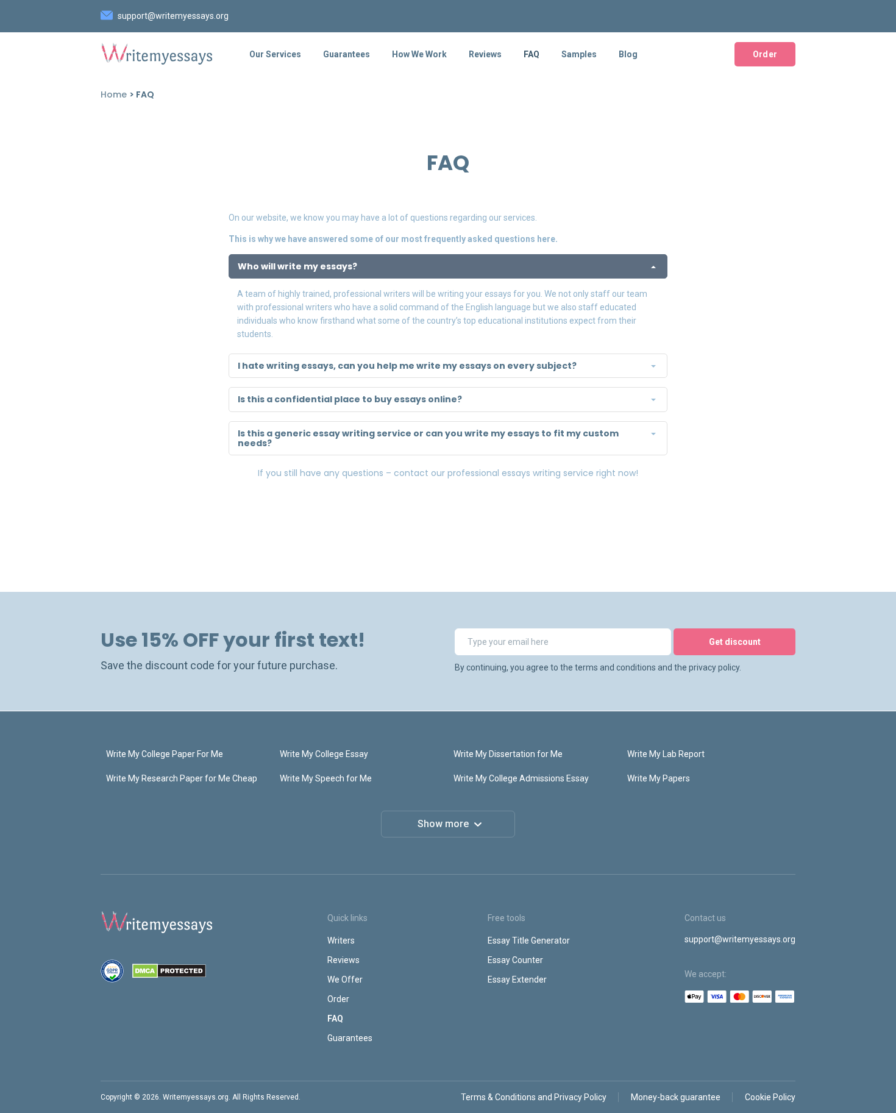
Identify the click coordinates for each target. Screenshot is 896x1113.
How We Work (419, 54)
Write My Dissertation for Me (508, 754)
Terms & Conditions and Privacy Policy (533, 1097)
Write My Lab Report (666, 754)
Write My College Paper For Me (164, 754)
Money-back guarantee (675, 1097)
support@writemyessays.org (173, 16)
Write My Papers (658, 778)
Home (114, 94)
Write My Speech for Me (326, 778)
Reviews (485, 54)
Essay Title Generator (529, 940)
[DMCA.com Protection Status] (169, 972)
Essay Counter (515, 960)
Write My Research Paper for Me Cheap (181, 778)
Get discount (735, 642)
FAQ (531, 54)
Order (765, 54)
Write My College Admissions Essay (521, 778)
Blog (628, 54)
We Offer (345, 979)
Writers (341, 940)
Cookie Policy (770, 1097)
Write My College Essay (324, 754)
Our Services (275, 54)
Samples (579, 54)
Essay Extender (517, 979)
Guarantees (346, 54)
